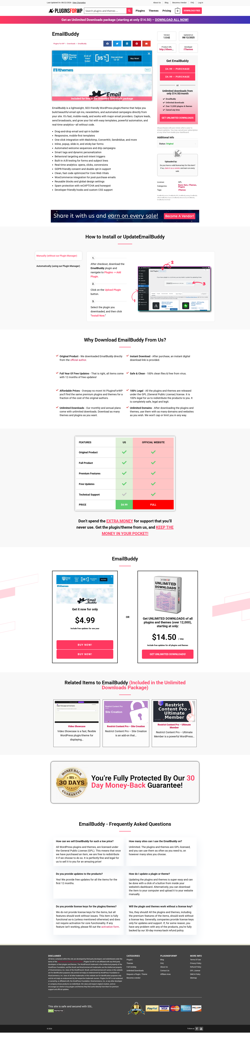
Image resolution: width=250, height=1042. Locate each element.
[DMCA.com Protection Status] (56, 1010)
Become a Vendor (179, 3)
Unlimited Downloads (135, 971)
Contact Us (164, 971)
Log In (200, 3)
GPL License (195, 971)
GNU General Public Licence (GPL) (70, 962)
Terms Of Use (195, 960)
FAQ (192, 3)
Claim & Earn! (184, 161)
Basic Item (183, 185)
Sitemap (193, 978)
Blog (166, 3)
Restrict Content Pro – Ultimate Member (174, 726)
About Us (157, 3)
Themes (130, 963)
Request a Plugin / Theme (137, 974)
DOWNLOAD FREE (192, 10)
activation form (110, 926)
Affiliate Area (165, 974)
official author (78, 359)
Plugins (181, 187)
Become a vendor (133, 978)
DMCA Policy (195, 974)
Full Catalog (131, 967)
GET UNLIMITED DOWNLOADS (177, 117)
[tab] (58, 255)
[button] (107, 44)
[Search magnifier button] (129, 11)
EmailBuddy (82, 44)
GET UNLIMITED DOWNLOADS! (168, 654)
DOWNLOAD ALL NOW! (172, 20)
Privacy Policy (195, 963)
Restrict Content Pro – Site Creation (126, 726)
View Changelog (79, 3)
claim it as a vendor (172, 168)
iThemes (188, 49)
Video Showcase (76, 726)
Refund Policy (195, 967)
